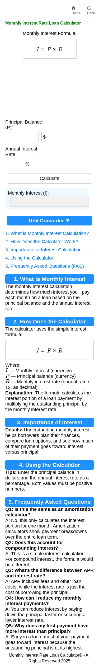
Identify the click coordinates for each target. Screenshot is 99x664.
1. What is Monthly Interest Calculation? (47, 233)
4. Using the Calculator (29, 258)
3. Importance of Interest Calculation (43, 249)
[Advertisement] (50, 87)
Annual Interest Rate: (21, 151)
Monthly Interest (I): (28, 193)
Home (76, 11)
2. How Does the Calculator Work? (41, 241)
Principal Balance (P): (23, 124)
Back (91, 11)
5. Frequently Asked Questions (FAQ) (44, 266)
